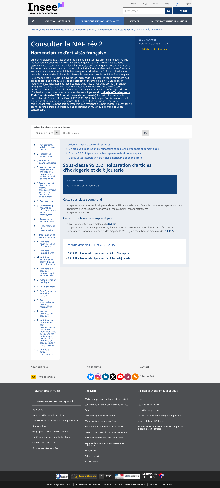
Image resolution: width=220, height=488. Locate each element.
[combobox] (157, 10)
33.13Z (169, 231)
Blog (145, 3)
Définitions (37, 409)
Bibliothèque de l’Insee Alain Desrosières (104, 437)
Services (134, 21)
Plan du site (166, 484)
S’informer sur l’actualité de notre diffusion (105, 426)
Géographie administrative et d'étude (50, 431)
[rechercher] (145, 133)
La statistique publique (149, 410)
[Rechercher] (168, 10)
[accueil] (33, 21)
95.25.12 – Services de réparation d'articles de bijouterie (99, 258)
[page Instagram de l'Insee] (97, 376)
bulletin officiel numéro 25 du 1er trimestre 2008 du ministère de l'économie (80, 94)
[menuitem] (33, 21)
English (187, 3)
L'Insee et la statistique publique (168, 21)
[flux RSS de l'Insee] (135, 377)
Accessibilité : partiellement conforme (93, 484)
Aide (167, 3)
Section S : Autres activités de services (88, 144)
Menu (133, 3)
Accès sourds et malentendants (130, 484)
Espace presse (91, 461)
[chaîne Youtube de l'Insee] (120, 377)
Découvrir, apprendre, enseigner (100, 415)
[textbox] (144, 10)
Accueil (34, 29)
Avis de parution (47, 377)
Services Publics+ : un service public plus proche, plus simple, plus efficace (160, 427)
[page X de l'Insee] (113, 377)
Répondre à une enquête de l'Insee (101, 421)
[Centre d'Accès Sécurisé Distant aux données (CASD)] (106, 478)
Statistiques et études (57, 21)
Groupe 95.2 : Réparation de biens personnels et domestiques (105, 153)
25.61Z (111, 223)
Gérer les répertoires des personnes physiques (107, 431)
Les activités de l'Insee (148, 404)
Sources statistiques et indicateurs (48, 415)
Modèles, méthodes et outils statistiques (51, 436)
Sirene (88, 410)
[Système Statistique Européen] (62, 478)
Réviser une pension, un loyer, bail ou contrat (106, 399)
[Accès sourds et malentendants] (176, 5)
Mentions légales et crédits (58, 484)
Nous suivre (90, 450)
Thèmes (182, 10)
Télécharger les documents (155, 49)
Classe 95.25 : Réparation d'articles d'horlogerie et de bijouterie (106, 157)
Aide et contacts (92, 456)
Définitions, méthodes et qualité (100, 21)
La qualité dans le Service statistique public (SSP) (55, 420)
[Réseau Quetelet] (84, 478)
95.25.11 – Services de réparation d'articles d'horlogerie (98, 253)
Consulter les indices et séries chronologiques (106, 404)
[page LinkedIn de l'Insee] (105, 377)
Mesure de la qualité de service (152, 421)
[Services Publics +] (153, 478)
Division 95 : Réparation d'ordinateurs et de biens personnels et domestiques (114, 148)
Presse (156, 3)
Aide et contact (147, 375)
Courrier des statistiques (44, 442)
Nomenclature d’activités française (115, 29)
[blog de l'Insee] (127, 376)
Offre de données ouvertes (45, 447)
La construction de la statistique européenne (159, 415)
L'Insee (141, 399)
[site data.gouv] (127, 478)
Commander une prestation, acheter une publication (104, 444)
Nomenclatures (86, 29)
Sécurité (153, 484)
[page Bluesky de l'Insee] (90, 376)
